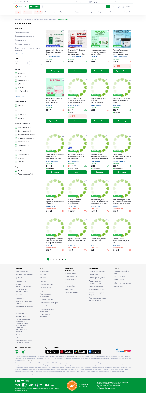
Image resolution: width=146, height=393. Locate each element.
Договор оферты (21, 313)
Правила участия (70, 280)
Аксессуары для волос (22, 32)
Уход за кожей (102, 12)
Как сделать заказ (22, 271)
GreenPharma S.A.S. (74, 105)
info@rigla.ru (111, 388)
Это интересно (21, 281)
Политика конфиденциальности (23, 285)
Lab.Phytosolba (95, 206)
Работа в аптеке (119, 276)
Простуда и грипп (65, 12)
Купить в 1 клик (100, 71)
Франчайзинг (93, 274)
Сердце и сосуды (80, 12)
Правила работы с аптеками (46, 315)
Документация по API (96, 289)
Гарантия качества (46, 299)
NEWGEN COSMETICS (119, 161)
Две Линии (94, 57)
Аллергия (91, 12)
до (31, 61)
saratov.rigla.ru (77, 356)
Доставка (19, 278)
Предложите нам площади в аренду (95, 282)
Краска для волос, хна (22, 44)
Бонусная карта (107, 2)
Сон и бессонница (115, 12)
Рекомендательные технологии (47, 310)
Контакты (43, 281)
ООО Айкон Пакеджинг (53, 57)
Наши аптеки (119, 2)
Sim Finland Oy (50, 206)
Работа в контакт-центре (122, 283)
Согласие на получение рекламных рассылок (24, 341)
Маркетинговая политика (24, 307)
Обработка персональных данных (23, 336)
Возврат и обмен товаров (24, 310)
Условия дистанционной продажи (24, 302)
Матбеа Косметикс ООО (120, 57)
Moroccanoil (116, 245)
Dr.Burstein (49, 245)
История (43, 274)
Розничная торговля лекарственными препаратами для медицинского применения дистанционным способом (23, 326)
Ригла (92, 245)
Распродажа (27, 12)
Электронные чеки (71, 293)
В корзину (55, 71)
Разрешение (20, 298)
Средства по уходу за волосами (46, 19)
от (17, 61)
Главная (17, 19)
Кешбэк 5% (38, 12)
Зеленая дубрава (96, 105)
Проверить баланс (71, 283)
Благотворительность (47, 284)
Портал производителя (97, 278)
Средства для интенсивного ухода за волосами (27, 49)
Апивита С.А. (117, 206)
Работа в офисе (119, 280)
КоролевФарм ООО (52, 161)
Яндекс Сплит (128, 12)
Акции (18, 12)
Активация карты (71, 276)
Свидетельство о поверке (49, 303)
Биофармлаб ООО (73, 161)
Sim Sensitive (72, 206)
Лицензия (19, 295)
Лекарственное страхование (45, 295)
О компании (44, 271)
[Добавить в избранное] (63, 31)
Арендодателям (81, 2)
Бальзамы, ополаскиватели (24, 36)
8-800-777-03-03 (22, 381)
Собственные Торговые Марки (97, 294)
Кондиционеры (20, 40)
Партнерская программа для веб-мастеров (97, 299)
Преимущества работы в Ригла (122, 272)
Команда (43, 278)
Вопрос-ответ (69, 289)
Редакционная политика (48, 291)
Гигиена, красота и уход (28, 19)
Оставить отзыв (45, 287)
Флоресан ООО (95, 161)
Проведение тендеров (96, 271)
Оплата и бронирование (24, 274)
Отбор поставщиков (96, 286)
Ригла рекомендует (51, 12)
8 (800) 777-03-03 (27, 360)
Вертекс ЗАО (117, 105)
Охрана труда (118, 286)
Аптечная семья (70, 273)
